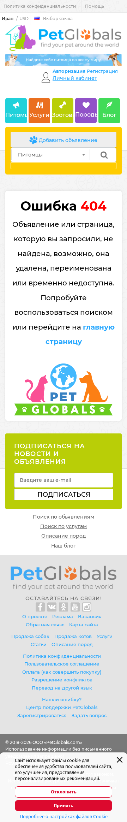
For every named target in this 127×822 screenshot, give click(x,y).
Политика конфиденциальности (40, 6)
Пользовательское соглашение (61, 664)
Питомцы (16, 115)
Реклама (62, 616)
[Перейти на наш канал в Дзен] (86, 607)
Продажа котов (73, 636)
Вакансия (90, 616)
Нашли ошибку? (61, 699)
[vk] (53, 607)
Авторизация (70, 71)
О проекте (34, 616)
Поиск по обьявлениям (63, 517)
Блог (109, 115)
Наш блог (63, 546)
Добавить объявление (67, 140)
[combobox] (50, 154)
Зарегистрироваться (42, 715)
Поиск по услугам (63, 526)
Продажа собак (30, 636)
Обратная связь (45, 624)
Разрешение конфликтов (61, 679)
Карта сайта (83, 624)
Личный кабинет (75, 78)
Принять (63, 806)
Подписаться (63, 494)
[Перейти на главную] (63, 577)
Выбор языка (58, 18)
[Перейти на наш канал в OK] (65, 607)
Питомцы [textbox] (30, 155)
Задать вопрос (89, 715)
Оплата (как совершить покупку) (61, 672)
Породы (86, 114)
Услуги (39, 115)
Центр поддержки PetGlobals (62, 707)
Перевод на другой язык (62, 688)
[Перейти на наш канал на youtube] (76, 607)
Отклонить (64, 792)
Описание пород (63, 536)
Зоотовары (62, 115)
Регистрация (102, 71)
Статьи (39, 644)
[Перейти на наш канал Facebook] (41, 607)
